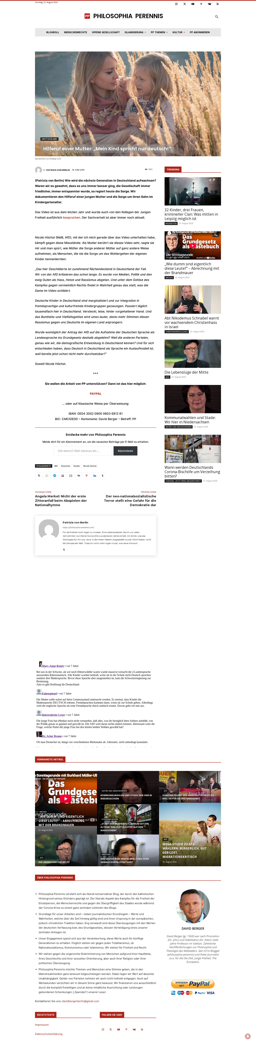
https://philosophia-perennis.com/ (78, 527)
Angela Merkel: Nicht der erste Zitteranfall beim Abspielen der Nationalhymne (61, 500)
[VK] (78, 475)
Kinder (77, 466)
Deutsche (65, 466)
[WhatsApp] (46, 475)
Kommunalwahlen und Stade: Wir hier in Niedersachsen (190, 419)
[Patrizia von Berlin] (39, 170)
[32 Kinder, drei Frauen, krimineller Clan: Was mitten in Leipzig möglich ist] (193, 191)
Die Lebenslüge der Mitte (186, 372)
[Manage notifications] (248, 1036)
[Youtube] (193, 4)
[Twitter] (184, 4)
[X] (38, 475)
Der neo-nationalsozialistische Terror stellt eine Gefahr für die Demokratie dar (130, 500)
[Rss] (218, 4)
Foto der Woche (110, 819)
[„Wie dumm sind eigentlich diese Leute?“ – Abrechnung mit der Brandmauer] (193, 245)
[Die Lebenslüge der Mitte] (193, 354)
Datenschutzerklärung (48, 1034)
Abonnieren (125, 451)
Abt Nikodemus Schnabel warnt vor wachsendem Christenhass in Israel (192, 322)
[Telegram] (54, 475)
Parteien (106, 854)
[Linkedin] (94, 475)
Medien (169, 277)
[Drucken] (62, 475)
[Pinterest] (201, 4)
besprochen (71, 217)
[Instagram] (176, 4)
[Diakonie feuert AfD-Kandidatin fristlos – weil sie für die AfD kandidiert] (190, 790)
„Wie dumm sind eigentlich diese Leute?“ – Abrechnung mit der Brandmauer (192, 268)
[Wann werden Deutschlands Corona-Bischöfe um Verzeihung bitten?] (193, 449)
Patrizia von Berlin (58, 170)
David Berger (193, 928)
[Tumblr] (102, 475)
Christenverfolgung (177, 331)
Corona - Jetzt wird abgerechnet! (183, 481)
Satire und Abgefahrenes (179, 426)
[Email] (70, 475)
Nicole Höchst (89, 466)
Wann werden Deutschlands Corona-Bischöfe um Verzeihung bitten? (192, 472)
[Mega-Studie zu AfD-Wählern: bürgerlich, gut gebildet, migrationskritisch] (190, 834)
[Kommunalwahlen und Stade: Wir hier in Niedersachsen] (193, 399)
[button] (217, 17)
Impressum (42, 1024)
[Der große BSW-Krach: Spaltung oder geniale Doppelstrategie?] (128, 854)
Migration (171, 223)
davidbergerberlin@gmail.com (80, 1001)
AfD (56, 466)
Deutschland (49, 139)
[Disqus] (95, 609)
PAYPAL (96, 393)
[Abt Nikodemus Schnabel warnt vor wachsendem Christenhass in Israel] (193, 299)
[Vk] (209, 4)
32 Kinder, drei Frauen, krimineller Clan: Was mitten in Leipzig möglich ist (191, 214)
